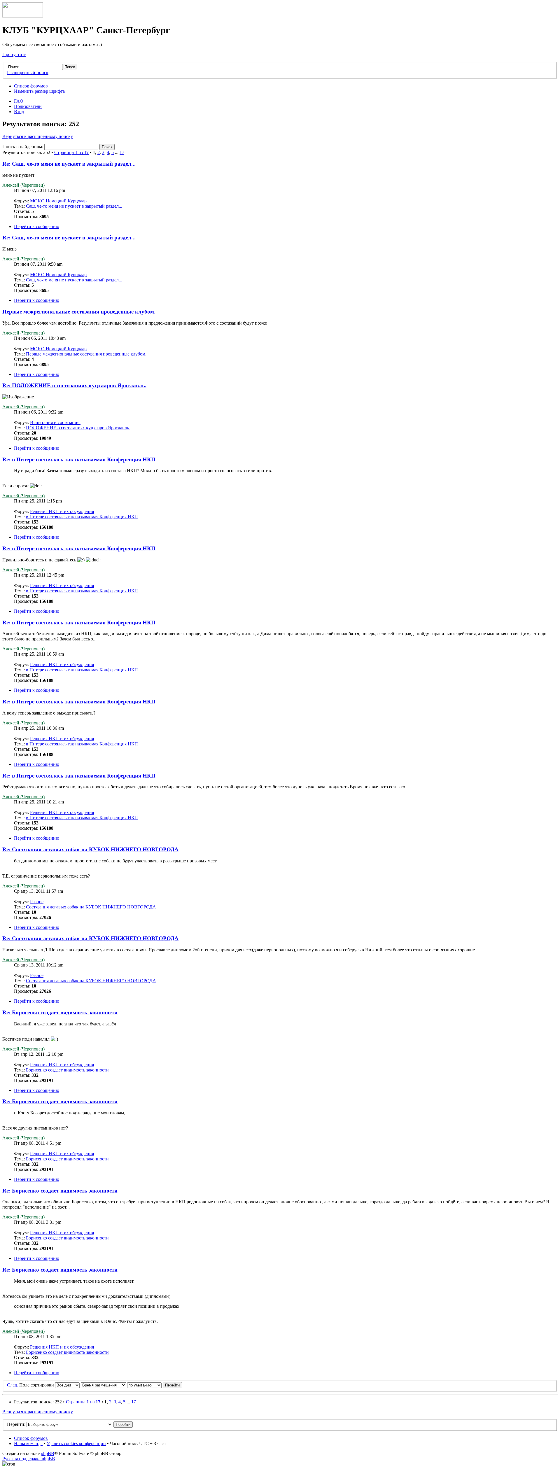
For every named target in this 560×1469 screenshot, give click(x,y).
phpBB (47, 1453)
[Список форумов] (22, 15)
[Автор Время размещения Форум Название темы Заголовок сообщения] (103, 1384)
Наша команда (28, 1443)
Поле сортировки (36, 1384)
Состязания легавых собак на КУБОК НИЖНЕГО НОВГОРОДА (91, 906)
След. (12, 1384)
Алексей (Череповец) (23, 185)
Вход (19, 111)
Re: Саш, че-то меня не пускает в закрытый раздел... (69, 164)
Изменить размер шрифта (39, 91)
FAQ (18, 101)
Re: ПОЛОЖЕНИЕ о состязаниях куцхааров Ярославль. (74, 385)
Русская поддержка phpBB (28, 1458)
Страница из (71, 152)
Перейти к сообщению (36, 226)
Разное (36, 901)
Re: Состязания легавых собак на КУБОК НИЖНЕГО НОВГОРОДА (90, 849)
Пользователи (28, 106)
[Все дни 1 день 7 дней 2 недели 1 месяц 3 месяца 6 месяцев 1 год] (67, 1384)
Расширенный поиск (27, 72)
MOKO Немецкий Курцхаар (58, 200)
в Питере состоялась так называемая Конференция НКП (82, 516)
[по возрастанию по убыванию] (154, 1384)
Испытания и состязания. (55, 422)
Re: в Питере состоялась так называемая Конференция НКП (78, 459)
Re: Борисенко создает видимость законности (60, 1012)
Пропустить (14, 54)
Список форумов (31, 85)
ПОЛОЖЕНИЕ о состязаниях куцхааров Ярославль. (78, 427)
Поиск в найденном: (23, 146)
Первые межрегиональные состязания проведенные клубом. (78, 312)
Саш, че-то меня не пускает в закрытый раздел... (74, 206)
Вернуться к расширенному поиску (37, 136)
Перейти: (16, 1424)
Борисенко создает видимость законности (67, 1069)
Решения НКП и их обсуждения (62, 511)
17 (122, 152)
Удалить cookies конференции (76, 1443)
